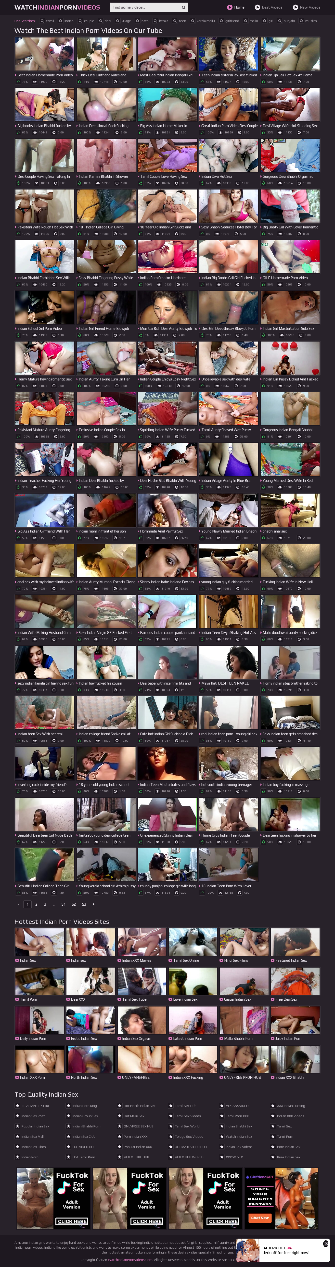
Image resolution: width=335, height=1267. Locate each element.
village (126, 21)
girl (271, 21)
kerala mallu (206, 21)
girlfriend (232, 21)
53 (84, 904)
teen (182, 21)
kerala (163, 21)
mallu (254, 21)
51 (63, 904)
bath (145, 21)
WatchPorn (57, 7)
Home (239, 7)
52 (74, 904)
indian (69, 21)
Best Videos (272, 7)
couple (89, 21)
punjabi (289, 21)
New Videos (310, 7)
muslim (311, 21)
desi (108, 21)
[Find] (184, 7)
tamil (50, 21)
